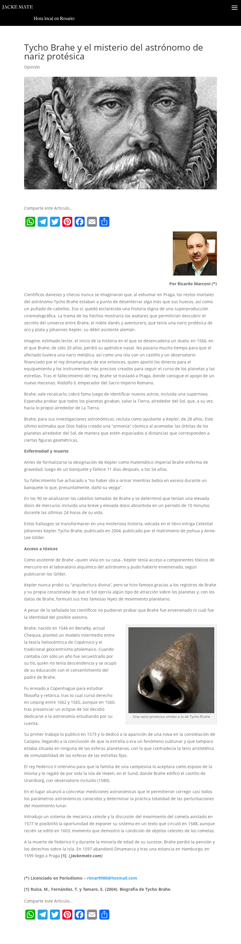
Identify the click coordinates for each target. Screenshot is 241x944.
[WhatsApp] (30, 222)
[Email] (92, 222)
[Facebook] (79, 222)
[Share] (104, 222)
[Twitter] (55, 222)
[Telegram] (42, 222)
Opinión (32, 67)
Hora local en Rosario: (54, 18)
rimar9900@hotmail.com (112, 878)
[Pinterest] (67, 222)
